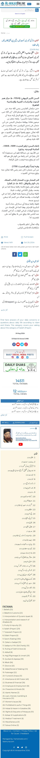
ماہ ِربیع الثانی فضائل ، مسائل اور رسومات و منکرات (25, 404)
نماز (8, 33)
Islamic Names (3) (11, 693)
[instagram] (26, 344)
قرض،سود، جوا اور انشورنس (24, 565)
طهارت (30, 474)
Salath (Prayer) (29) (11, 629)
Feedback (25, 734)
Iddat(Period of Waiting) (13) (15, 669)
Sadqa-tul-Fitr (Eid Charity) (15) (16, 646)
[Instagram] (26, 747)
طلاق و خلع (29, 526)
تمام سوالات (4, 310)
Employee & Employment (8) (16, 686)
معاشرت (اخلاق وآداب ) (25, 557)
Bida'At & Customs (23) (13, 613)
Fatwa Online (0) (11, 725)
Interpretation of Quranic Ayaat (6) (18, 616)
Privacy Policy (27, 731)
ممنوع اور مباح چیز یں (26, 574)
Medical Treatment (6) (13, 719)
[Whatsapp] (25, 254)
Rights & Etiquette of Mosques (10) (18, 712)
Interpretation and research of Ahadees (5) (16, 621)
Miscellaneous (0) (11, 722)
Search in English (20, 13)
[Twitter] (20, 254)
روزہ (31, 492)
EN (29, 4)
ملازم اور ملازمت (27, 552)
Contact (16, 731)
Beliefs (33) (8, 610)
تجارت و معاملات (27, 548)
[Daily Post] (20, 354)
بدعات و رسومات (28, 461)
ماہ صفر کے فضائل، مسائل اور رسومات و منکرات (25, 407)
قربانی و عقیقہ (28, 518)
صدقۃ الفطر (29, 500)
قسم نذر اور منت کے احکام (25, 505)
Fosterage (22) (10, 672)
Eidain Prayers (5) (10, 635)
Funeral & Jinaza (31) (12, 676)
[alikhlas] (13, 4)
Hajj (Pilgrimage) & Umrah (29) (16, 656)
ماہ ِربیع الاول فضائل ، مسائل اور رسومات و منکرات (25, 411)
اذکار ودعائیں (28, 587)
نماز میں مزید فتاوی (33, 261)
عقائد (31, 457)
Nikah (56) (8, 662)
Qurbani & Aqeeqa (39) (13, 659)
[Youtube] (18, 344)
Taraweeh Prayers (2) (12, 632)
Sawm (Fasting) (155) (12, 639)
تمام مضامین (4, 415)
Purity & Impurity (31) (12, 625)
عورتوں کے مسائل (26, 570)
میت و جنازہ (29, 539)
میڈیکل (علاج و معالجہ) (25, 591)
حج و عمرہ (30, 513)
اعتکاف (30, 509)
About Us (7, 731)
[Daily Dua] (20, 367)
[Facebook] (14, 254)
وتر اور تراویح (29, 483)
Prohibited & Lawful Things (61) (17, 705)
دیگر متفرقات (28, 596)
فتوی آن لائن (29, 600)
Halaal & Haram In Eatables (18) (17, 708)
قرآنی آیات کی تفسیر (27, 466)
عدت (30, 531)
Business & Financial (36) (14, 683)
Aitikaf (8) (8, 652)
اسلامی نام (29, 561)
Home (3, 33)
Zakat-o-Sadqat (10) (12, 642)
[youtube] (20, 437)
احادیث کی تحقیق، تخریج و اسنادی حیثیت (21, 470)
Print (5, 237)
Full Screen (28, 237)
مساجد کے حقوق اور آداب (25, 583)
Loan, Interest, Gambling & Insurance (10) (15, 697)
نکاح (30, 522)
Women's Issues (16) (12, 702)
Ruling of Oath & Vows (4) (14, 649)
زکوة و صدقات (28, 496)
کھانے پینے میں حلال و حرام (24, 578)
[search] (37, 10)
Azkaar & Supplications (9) (14, 715)
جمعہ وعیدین (29, 487)
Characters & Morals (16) (14, 689)
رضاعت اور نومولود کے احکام (24, 535)
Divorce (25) (9, 666)
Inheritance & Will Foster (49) (16, 679)
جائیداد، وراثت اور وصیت (25, 544)
